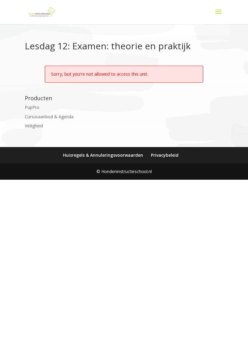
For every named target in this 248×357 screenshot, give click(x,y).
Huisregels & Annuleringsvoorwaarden (103, 155)
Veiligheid (34, 126)
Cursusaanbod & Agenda (49, 117)
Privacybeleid (164, 155)
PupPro (32, 107)
